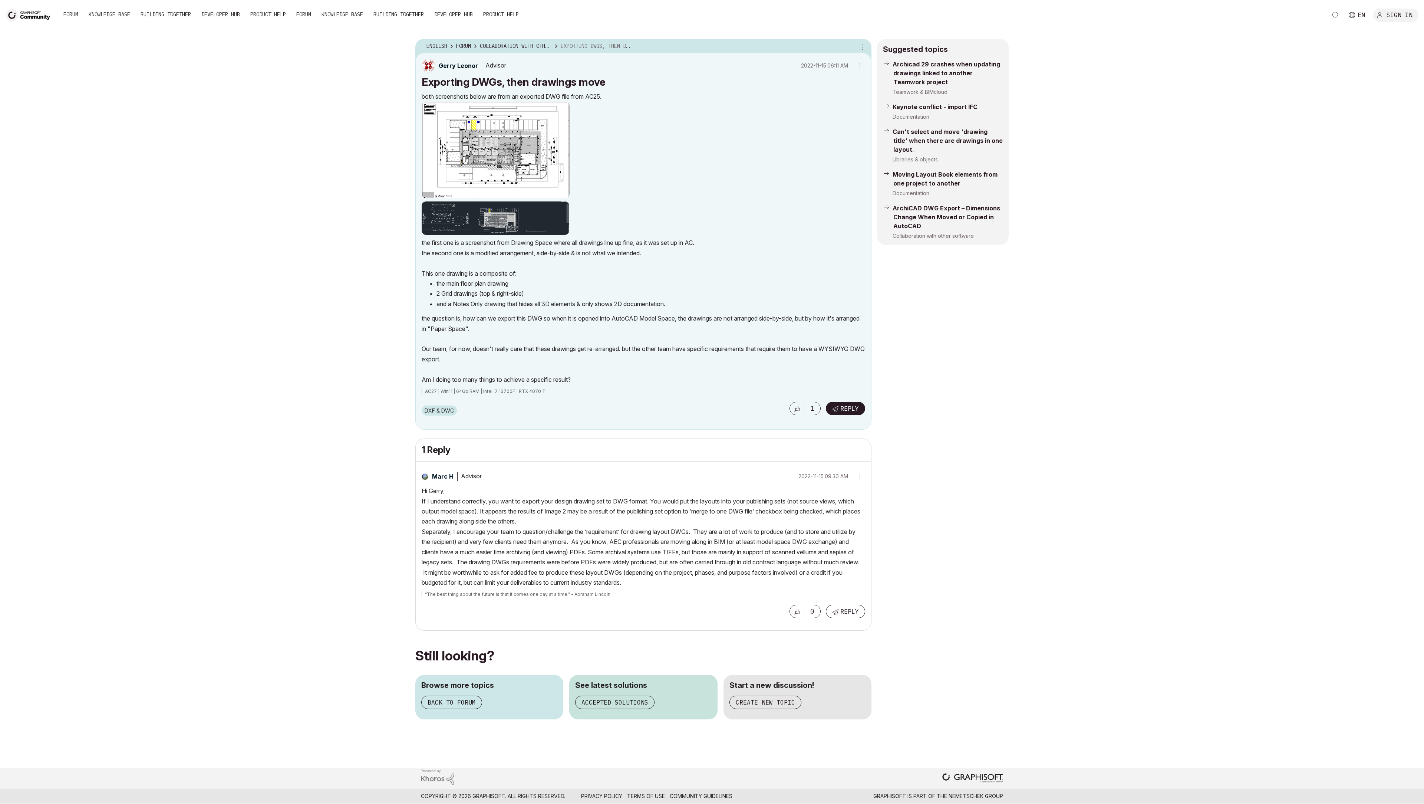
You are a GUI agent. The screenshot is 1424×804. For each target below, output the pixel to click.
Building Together (166, 14)
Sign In (1400, 14)
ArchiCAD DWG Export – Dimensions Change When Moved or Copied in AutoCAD (946, 217)
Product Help (268, 14)
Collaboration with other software (933, 236)
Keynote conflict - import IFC (935, 107)
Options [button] (861, 46)
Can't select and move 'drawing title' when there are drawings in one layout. (948, 140)
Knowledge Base (109, 14)
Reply (849, 408)
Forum (70, 14)
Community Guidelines (701, 796)
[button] (797, 408)
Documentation (911, 117)
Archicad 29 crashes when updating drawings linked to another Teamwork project (946, 73)
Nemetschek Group (976, 796)
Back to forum (452, 702)
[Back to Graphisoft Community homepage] (30, 14)
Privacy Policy (601, 796)
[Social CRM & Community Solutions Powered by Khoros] (437, 777)
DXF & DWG (439, 410)
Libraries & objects (915, 159)
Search (1335, 15)
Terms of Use (646, 796)
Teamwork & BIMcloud (920, 92)
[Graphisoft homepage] (972, 778)
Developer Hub (220, 14)
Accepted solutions (614, 702)
